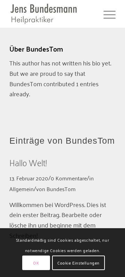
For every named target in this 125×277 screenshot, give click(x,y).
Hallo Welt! (28, 162)
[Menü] (106, 14)
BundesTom (61, 189)
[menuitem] (106, 14)
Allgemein (21, 189)
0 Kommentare (69, 178)
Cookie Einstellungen (78, 262)
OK (36, 262)
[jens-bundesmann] (51, 14)
